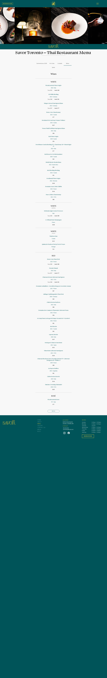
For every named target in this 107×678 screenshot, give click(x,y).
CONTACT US (41, 427)
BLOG (39, 431)
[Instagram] (64, 432)
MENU (39, 423)
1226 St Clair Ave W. (68, 421)
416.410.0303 (66, 427)
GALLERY (40, 425)
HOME (39, 420)
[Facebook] (68, 432)
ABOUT (39, 422)
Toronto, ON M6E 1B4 (68, 423)
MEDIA (39, 429)
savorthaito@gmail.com (68, 429)
